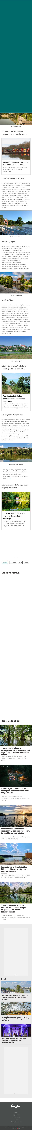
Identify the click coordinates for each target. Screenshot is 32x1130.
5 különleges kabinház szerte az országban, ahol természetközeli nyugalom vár (15, 790)
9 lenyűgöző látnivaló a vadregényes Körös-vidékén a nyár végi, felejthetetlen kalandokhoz (16, 750)
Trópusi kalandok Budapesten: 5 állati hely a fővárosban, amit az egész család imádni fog (15, 1019)
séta (20, 562)
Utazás (5, 562)
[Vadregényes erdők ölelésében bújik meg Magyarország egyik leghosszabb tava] (16, 854)
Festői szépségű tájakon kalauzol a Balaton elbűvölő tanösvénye (14, 398)
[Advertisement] (15, 646)
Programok (5, 806)
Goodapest (5, 883)
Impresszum (16, 1115)
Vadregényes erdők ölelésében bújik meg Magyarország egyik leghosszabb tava (14, 869)
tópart (26, 562)
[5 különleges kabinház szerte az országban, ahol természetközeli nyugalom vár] (16, 775)
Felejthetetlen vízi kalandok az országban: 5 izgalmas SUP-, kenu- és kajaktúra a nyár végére (16, 830)
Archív (16, 1119)
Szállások (4, 766)
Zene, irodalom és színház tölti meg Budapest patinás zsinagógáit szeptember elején (14, 1040)
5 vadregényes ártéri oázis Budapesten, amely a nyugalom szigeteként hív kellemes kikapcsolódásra (14, 908)
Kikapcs (3, 726)
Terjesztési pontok (16, 1122)
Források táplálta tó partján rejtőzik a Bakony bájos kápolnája (14, 516)
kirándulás (13, 562)
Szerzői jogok (16, 1117)
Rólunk (16, 1112)
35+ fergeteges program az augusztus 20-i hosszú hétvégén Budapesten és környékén (15, 997)
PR (19, 1128)
